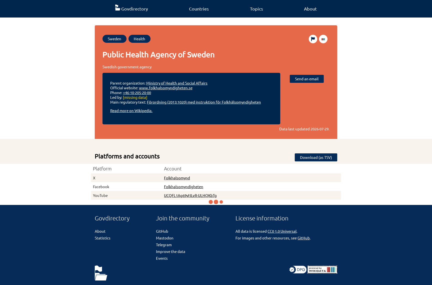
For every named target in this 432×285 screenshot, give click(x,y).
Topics (256, 8)
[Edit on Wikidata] (323, 39)
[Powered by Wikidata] (322, 272)
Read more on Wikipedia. (131, 110)
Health (139, 38)
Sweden (114, 38)
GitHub (162, 231)
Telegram (164, 244)
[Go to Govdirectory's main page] (101, 273)
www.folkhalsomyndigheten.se (165, 87)
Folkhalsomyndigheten (183, 186)
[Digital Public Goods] (297, 272)
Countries (199, 8)
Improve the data (170, 251)
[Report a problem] (313, 39)
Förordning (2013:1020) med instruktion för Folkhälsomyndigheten (204, 102)
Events (162, 258)
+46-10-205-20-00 (137, 92)
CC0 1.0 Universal (282, 231)
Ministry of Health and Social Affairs (177, 83)
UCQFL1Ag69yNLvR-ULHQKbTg (190, 195)
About (310, 8)
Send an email (306, 78)
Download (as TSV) (316, 157)
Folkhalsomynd (177, 177)
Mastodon (165, 237)
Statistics (102, 237)
